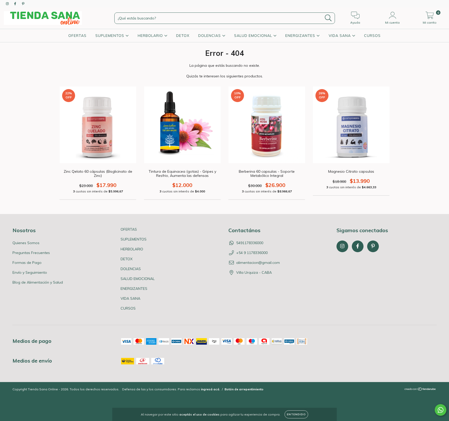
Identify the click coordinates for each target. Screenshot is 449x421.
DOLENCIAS (210, 35)
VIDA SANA (340, 35)
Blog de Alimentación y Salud (37, 282)
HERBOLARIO (151, 35)
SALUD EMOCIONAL (253, 35)
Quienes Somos (25, 242)
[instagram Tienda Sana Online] (8, 3)
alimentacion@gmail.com (258, 262)
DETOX (182, 35)
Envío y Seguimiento (29, 272)
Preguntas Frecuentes (31, 252)
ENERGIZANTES (300, 35)
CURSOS (372, 35)
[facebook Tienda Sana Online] (15, 3)
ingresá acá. (210, 389)
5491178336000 (249, 242)
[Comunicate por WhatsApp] (440, 410)
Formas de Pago (27, 262)
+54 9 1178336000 (252, 252)
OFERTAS (77, 35)
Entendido (296, 414)
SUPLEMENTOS (110, 35)
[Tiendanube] (420, 390)
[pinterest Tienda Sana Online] (23, 3)
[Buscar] (328, 18)
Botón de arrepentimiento (243, 389)
